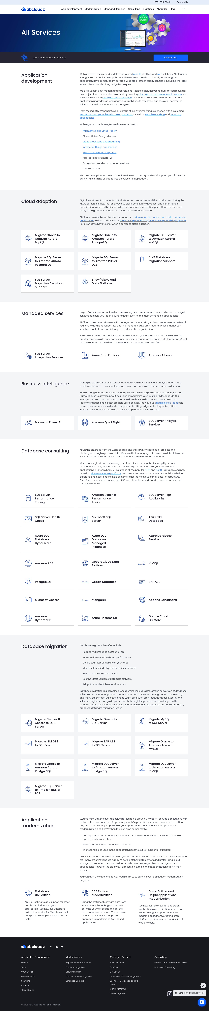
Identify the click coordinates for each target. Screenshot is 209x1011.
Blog (172, 9)
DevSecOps (115, 972)
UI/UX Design (27, 972)
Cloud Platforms (118, 989)
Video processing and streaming (101, 142)
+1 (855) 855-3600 (160, 2)
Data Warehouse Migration (79, 976)
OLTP (147, 470)
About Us (162, 9)
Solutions (25, 981)
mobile (137, 74)
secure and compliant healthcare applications (106, 114)
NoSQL (159, 470)
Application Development (35, 957)
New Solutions (117, 963)
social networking (155, 114)
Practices (148, 9)
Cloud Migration (73, 972)
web (159, 74)
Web (23, 967)
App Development (71, 9)
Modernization (93, 9)
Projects (25, 986)
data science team (167, 403)
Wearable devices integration (99, 152)
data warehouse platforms (106, 473)
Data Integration (118, 994)
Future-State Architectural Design (170, 963)
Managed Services (114, 9)
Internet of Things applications (100, 147)
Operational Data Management (125, 976)
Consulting (134, 9)
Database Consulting (164, 967)
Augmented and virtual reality (100, 131)
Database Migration (75, 967)
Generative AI (28, 976)
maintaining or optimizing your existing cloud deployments (153, 220)
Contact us (170, 58)
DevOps (114, 967)
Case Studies (27, 990)
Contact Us (182, 2)
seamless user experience (117, 98)
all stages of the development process (160, 94)
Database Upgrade (75, 981)
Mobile (24, 963)
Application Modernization (78, 963)
